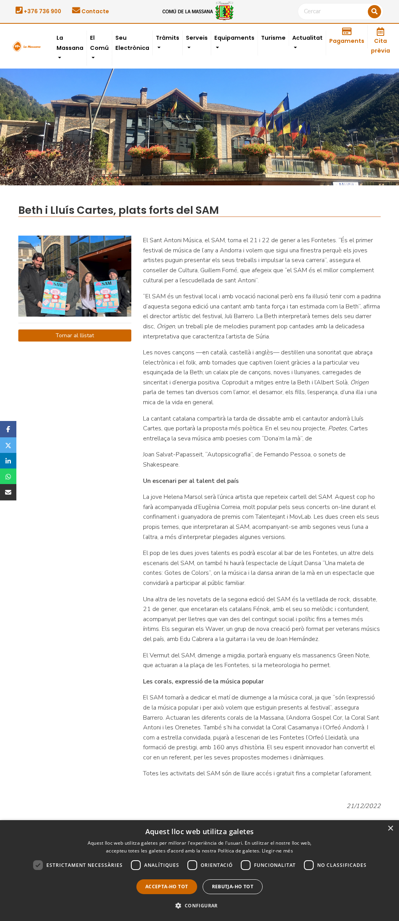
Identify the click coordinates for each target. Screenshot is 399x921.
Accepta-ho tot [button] (166, 886)
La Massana (69, 43)
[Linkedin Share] (8, 460)
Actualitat (307, 38)
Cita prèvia (380, 46)
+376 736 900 (42, 11)
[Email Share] (8, 492)
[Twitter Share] (8, 445)
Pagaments (346, 41)
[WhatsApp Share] (8, 476)
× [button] (390, 828)
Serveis (197, 38)
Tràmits (167, 38)
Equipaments (234, 38)
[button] (199, 906)
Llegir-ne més (277, 850)
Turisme (273, 38)
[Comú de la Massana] (199, 11)
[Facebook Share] (8, 429)
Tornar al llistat (74, 335)
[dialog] (199, 870)
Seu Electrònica (132, 43)
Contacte (94, 11)
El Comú (99, 43)
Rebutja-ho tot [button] (233, 886)
